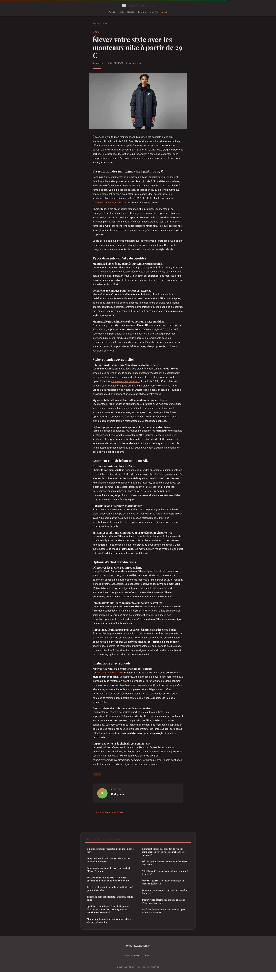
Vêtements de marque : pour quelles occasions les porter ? (165, 892)
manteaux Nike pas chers (125, 381)
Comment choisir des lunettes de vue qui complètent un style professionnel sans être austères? (164, 851)
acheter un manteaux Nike (109, 202)
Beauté (130, 12)
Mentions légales (132, 955)
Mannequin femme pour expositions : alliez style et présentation (109, 920)
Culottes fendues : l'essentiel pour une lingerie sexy (110, 850)
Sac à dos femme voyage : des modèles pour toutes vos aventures (164, 911)
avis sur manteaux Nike (110, 672)
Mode (164, 12)
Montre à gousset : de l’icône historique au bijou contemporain (163, 882)
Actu (121, 12)
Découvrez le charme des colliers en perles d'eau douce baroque (163, 901)
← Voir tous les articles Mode (108, 812)
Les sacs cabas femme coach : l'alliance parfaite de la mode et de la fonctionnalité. (108, 879)
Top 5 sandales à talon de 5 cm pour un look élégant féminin (109, 869)
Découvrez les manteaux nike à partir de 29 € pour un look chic (110, 889)
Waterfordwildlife (138, 5)
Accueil (112, 12)
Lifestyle (154, 12)
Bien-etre (141, 12)
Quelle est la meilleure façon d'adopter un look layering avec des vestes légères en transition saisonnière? (108, 909)
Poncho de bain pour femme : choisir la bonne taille (110, 898)
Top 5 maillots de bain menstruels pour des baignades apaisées (108, 860)
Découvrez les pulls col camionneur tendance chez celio (164, 863)
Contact (147, 955)
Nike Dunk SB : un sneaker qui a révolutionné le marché (165, 873)
